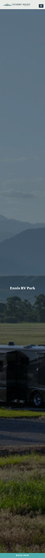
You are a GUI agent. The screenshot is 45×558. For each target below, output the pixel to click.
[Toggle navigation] (41, 6)
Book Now (22, 555)
